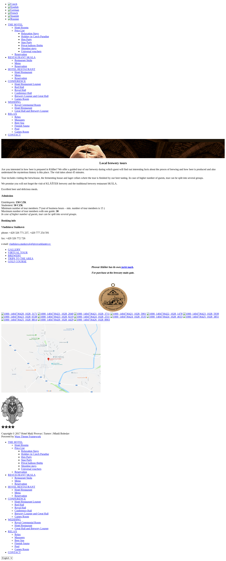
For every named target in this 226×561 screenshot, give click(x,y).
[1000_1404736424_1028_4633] (164, 316)
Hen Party (26, 39)
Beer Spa (19, 122)
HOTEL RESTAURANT (21, 69)
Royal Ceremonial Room (28, 105)
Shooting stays (28, 48)
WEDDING (14, 102)
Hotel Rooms (21, 27)
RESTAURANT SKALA (22, 57)
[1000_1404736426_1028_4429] (55, 319)
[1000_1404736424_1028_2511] (92, 316)
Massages (20, 119)
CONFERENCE (17, 81)
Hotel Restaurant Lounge (28, 84)
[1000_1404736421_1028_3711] (92, 313)
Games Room (22, 99)
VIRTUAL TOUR (18, 252)
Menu (18, 63)
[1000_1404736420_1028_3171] (19, 313)
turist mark (127, 267)
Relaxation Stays (30, 33)
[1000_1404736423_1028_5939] (201, 313)
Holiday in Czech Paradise (35, 36)
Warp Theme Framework (28, 436)
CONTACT (14, 134)
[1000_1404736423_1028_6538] (19, 316)
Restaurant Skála (23, 60)
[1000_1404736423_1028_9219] (55, 316)
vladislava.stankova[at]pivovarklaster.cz (30, 244)
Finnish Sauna (22, 125)
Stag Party (26, 42)
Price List (19, 30)
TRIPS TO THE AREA (20, 258)
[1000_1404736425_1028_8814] (19, 319)
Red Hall (19, 87)
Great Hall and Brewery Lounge (31, 111)
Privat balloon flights (32, 45)
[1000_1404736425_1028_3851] (201, 316)
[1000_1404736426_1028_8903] (92, 319)
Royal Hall (20, 90)
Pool (17, 128)
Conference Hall (23, 93)
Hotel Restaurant (23, 72)
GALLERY (14, 249)
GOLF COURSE (17, 261)
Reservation (21, 54)
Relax (18, 116)
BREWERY (14, 255)
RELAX (12, 113)
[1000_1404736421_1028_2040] (55, 313)
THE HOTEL (15, 24)
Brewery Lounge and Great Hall (31, 96)
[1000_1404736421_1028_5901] (128, 313)
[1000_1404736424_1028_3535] (128, 316)
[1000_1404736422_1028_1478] (164, 313)
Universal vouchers (31, 51)
